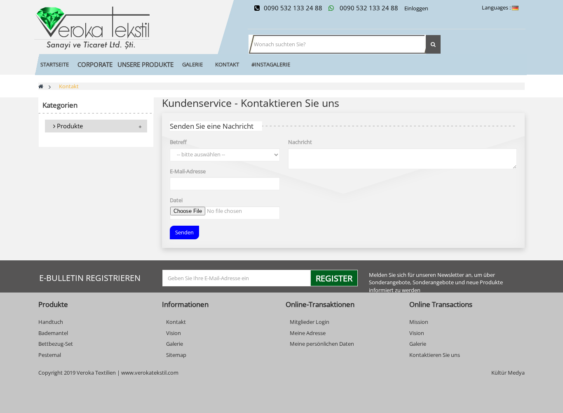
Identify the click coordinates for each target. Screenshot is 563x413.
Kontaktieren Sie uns (434, 355)
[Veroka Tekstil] (120, 28)
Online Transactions (440, 304)
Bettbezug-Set (55, 343)
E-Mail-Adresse (188, 171)
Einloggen (415, 8)
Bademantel (53, 333)
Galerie (174, 343)
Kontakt (176, 322)
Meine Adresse (308, 333)
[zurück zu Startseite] (40, 86)
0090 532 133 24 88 (293, 8)
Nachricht (300, 142)
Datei (176, 200)
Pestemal (49, 355)
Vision (173, 333)
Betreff (178, 142)
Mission (418, 322)
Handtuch (50, 322)
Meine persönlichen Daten (322, 343)
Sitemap (176, 355)
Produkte (69, 126)
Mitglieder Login (309, 322)
